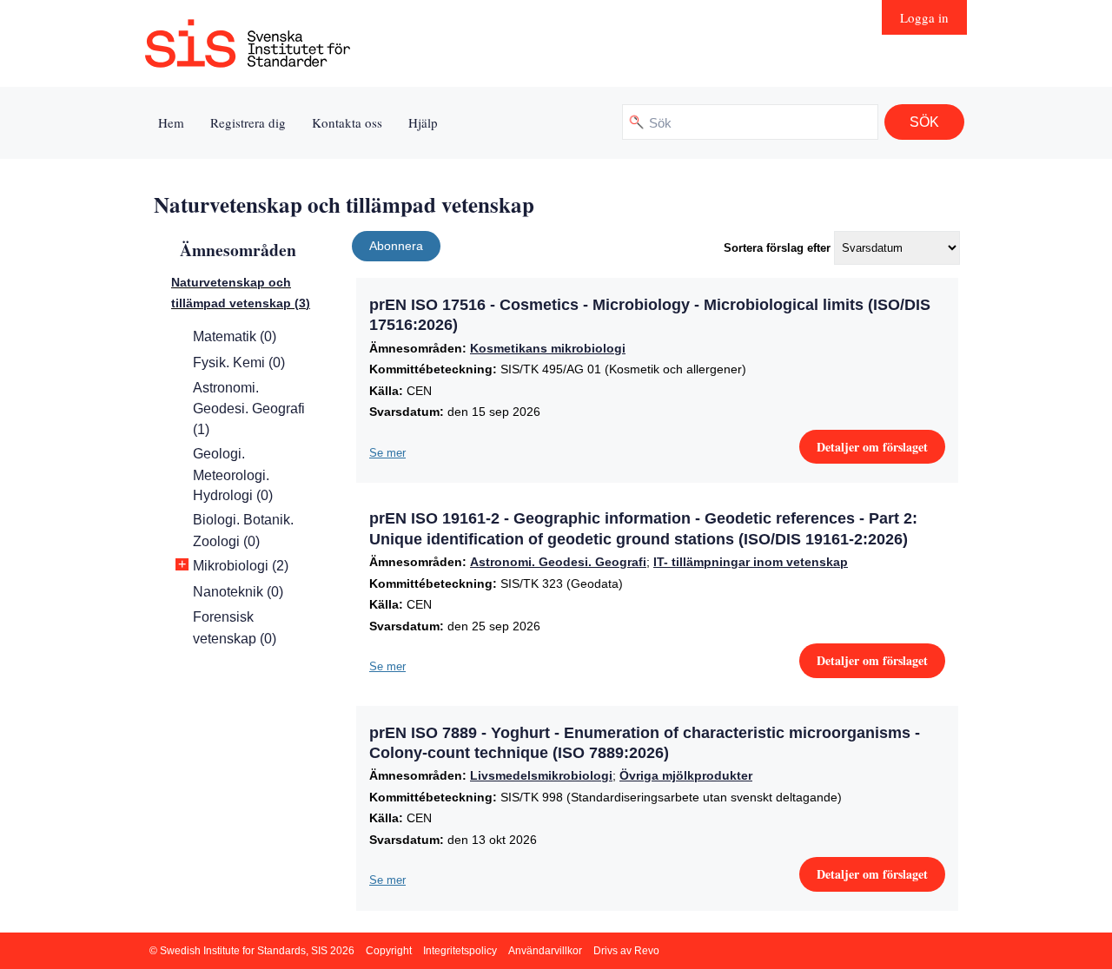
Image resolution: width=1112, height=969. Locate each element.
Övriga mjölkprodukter (685, 775)
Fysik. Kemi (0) (239, 362)
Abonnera (396, 246)
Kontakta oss (347, 122)
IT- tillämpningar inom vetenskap (750, 562)
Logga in (924, 17)
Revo (646, 951)
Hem (171, 122)
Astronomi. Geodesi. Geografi (558, 562)
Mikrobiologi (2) (240, 565)
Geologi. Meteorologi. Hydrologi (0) (233, 474)
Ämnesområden (238, 249)
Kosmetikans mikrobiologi (548, 348)
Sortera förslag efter (777, 247)
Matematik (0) (234, 336)
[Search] (924, 122)
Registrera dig (248, 122)
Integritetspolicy (460, 951)
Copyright (389, 951)
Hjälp (423, 122)
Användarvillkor (545, 951)
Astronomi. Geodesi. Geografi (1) (249, 408)
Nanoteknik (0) (238, 591)
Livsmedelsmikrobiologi (541, 775)
